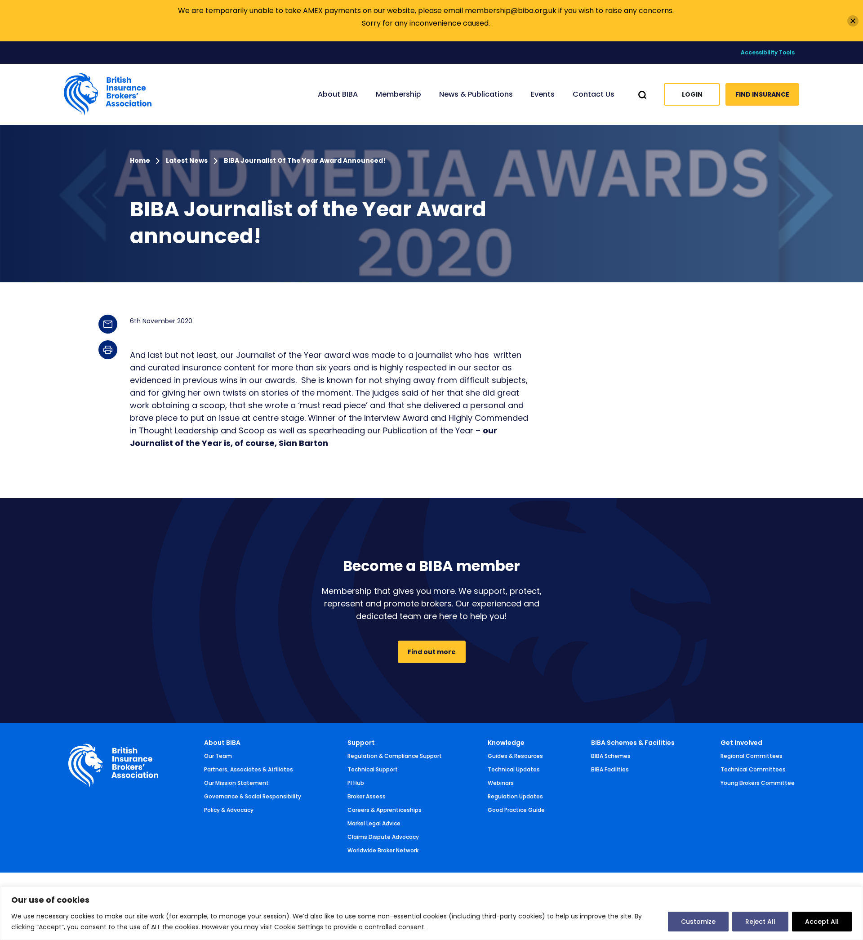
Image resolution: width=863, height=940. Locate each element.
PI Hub (355, 783)
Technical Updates (514, 769)
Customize (698, 921)
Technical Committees (753, 769)
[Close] (853, 21)
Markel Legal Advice (373, 823)
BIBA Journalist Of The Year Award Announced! (305, 160)
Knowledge (506, 742)
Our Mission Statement (236, 783)
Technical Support (372, 769)
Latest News (187, 160)
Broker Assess (366, 796)
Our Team (218, 756)
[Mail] (107, 324)
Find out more (432, 651)
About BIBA (222, 742)
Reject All (760, 921)
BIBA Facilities (610, 769)
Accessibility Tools (768, 52)
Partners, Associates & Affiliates (248, 769)
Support (361, 742)
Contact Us (593, 94)
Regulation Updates (515, 796)
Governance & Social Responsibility (252, 796)
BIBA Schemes (611, 756)
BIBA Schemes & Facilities (633, 742)
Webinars (501, 783)
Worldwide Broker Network (382, 850)
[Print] (107, 349)
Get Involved (741, 742)
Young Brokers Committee (758, 783)
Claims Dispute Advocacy (383, 837)
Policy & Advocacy (229, 810)
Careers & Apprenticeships (384, 810)
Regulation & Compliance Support (394, 756)
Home (140, 160)
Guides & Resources (515, 756)
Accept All (822, 921)
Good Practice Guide (516, 810)
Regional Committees (752, 756)
